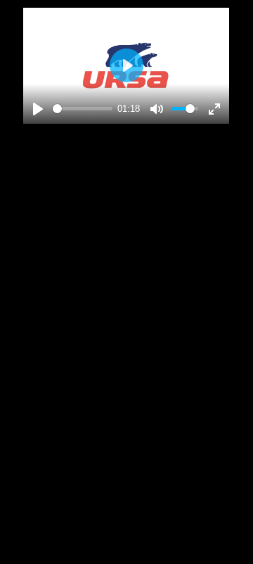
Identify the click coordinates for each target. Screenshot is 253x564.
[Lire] (38, 109)
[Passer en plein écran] (214, 109)
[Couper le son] (156, 109)
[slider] (82, 108)
